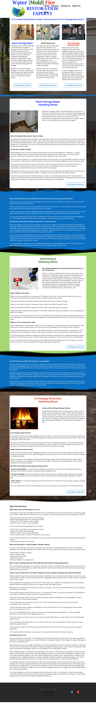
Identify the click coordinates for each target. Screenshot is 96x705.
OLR (41, 689)
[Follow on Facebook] (72, 692)
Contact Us (65, 6)
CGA (45, 689)
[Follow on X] (75, 692)
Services (55, 6)
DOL (50, 689)
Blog (46, 12)
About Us (76, 6)
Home (46, 6)
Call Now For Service (22, 85)
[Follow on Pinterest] (78, 692)
